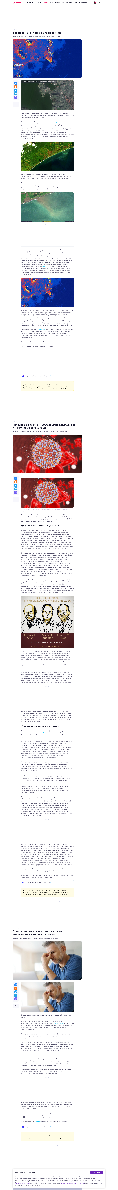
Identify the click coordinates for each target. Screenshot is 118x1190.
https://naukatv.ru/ (96, 1177)
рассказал (38, 1121)
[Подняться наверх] (16, 104)
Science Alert (59, 1023)
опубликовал (59, 122)
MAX (52, 376)
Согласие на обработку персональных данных (72, 1183)
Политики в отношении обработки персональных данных (85, 1182)
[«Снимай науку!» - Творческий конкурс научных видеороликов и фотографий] (95, 2)
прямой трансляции (45, 733)
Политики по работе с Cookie (22, 1183)
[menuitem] (39, 2)
